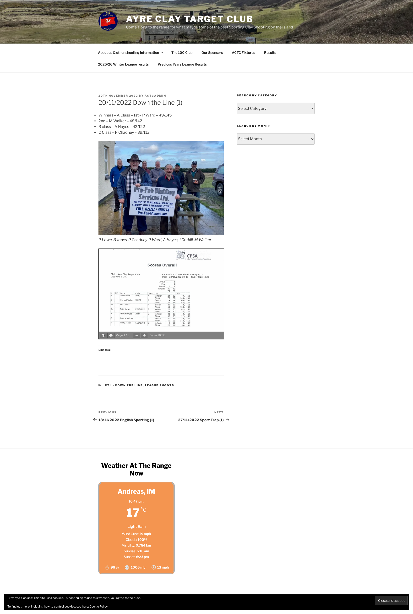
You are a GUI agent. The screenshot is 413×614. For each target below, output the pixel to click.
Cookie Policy (99, 606)
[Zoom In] (144, 335)
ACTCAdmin (155, 95)
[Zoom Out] (136, 335)
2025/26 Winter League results (123, 64)
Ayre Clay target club (189, 19)
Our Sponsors (212, 52)
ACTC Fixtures (243, 52)
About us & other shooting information (128, 52)
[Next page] (110, 335)
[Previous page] (103, 335)
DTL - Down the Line (124, 385)
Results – (271, 52)
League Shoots (159, 385)
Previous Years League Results (182, 64)
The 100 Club (181, 52)
